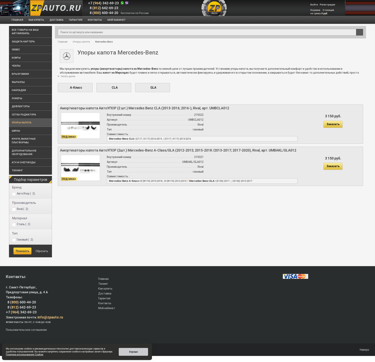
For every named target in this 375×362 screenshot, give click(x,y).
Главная (103, 278)
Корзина (315, 10)
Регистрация (327, 4)
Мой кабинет (106, 308)
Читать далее (67, 76)
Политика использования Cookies (24, 354)
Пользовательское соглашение (26, 329)
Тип (15, 233)
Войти (314, 4)
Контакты (104, 303)
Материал (19, 218)
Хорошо (133, 351)
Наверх (364, 349)
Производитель (24, 203)
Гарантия (104, 298)
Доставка (104, 293)
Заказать (333, 124)
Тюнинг (103, 283)
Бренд (16, 187)
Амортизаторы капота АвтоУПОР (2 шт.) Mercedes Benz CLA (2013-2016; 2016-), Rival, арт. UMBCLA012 (144, 108)
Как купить (105, 288)
